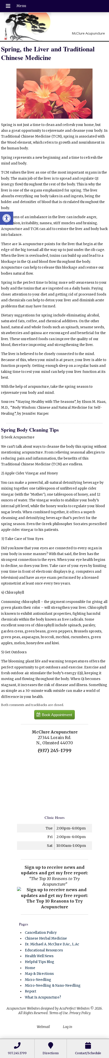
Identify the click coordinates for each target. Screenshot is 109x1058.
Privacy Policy (79, 1013)
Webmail (43, 1027)
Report (30, 991)
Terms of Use (58, 1013)
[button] (6, 218)
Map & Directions (39, 974)
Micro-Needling (38, 980)
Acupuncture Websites (23, 1008)
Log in (67, 1027)
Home (30, 968)
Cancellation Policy (41, 933)
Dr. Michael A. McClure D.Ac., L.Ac (52, 944)
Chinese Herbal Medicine (46, 938)
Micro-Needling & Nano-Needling (53, 985)
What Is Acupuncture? (43, 997)
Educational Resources (44, 950)
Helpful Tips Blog (39, 962)
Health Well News (39, 956)
